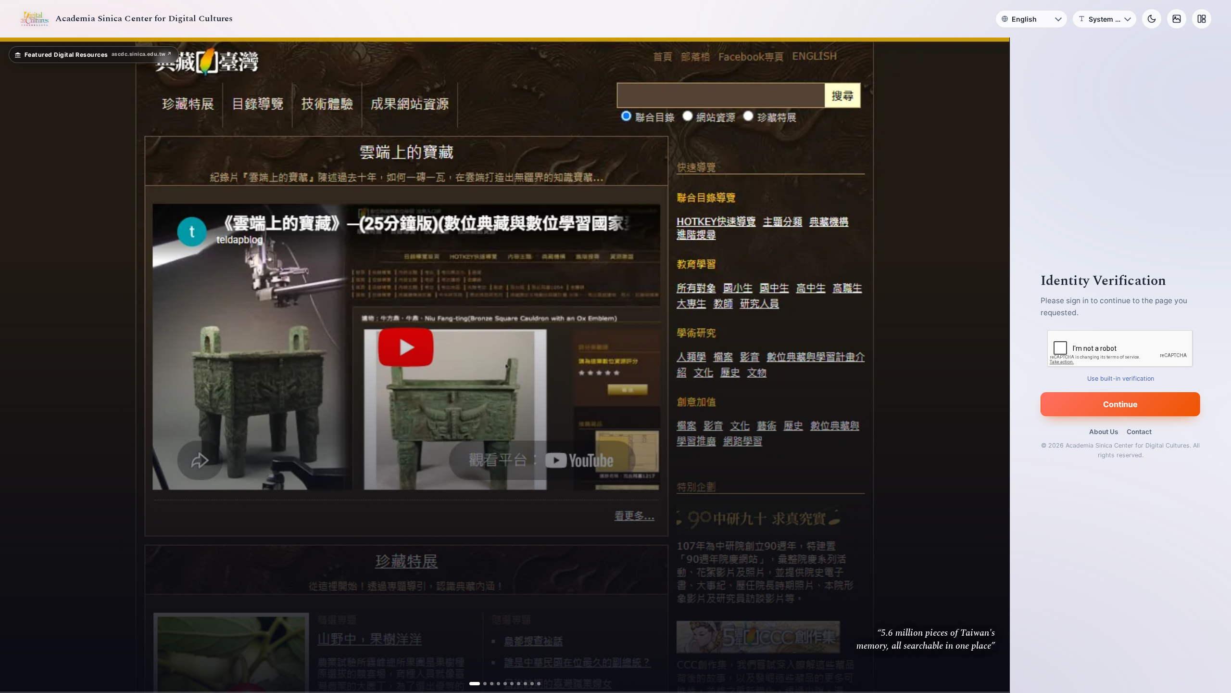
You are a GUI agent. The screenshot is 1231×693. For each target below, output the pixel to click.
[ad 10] (535, 683)
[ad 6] (508, 683)
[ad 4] (494, 683)
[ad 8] (521, 683)
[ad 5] (501, 683)
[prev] (17, 365)
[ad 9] (528, 683)
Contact (1139, 432)
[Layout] (1202, 19)
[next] (992, 365)
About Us (1103, 432)
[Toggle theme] (1152, 19)
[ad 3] (488, 683)
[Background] (1177, 19)
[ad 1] (474, 683)
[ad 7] (514, 683)
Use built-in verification (1120, 378)
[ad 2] (481, 683)
